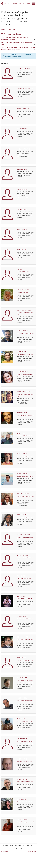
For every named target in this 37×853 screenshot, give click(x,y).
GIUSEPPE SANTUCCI (22, 555)
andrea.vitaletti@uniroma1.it (25, 354)
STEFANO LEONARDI (22, 819)
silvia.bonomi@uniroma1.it (24, 802)
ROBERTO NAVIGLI (22, 779)
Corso (9, 29)
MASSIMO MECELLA (22, 698)
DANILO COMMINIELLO (23, 392)
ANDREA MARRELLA (22, 331)
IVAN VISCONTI (21, 596)
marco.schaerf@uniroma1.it (25, 680)
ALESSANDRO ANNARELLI (24, 310)
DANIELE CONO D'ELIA (23, 108)
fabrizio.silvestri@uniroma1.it (25, 456)
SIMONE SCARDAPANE (23, 149)
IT (30, 7)
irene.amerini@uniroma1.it (24, 578)
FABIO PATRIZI (21, 433)
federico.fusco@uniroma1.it (25, 476)
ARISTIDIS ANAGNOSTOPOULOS (23, 270)
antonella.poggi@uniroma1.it (25, 374)
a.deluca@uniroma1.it (23, 292)
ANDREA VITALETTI (22, 351)
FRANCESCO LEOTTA (22, 514)
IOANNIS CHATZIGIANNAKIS (25, 88)
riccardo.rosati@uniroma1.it (25, 741)
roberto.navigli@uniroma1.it (25, 781)
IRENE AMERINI (21, 576)
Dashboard (4, 851)
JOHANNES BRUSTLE (22, 616)
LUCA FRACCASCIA (22, 249)
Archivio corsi (32, 851)
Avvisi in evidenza (12, 33)
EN (33, 7)
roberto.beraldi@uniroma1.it (25, 761)
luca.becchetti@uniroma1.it (25, 660)
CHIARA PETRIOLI (22, 209)
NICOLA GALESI (21, 719)
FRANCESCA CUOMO (23, 493)
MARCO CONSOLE (22, 229)
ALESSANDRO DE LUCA (23, 290)
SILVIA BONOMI (21, 799)
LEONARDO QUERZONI (23, 637)
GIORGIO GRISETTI (22, 169)
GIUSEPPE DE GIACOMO (23, 534)
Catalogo (3, 29)
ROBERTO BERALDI (22, 759)
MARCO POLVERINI (22, 189)
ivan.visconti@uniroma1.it (24, 598)
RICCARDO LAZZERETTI (23, 68)
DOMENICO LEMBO (22, 412)
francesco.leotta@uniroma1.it (25, 517)
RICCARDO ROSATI (22, 739)
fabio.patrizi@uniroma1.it (24, 436)
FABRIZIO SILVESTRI (22, 453)
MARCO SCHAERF (22, 678)
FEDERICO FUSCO (22, 473)
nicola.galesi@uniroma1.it (24, 721)
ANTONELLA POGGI (22, 371)
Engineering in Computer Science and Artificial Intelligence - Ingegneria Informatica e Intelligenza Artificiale (14, 18)
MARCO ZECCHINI (22, 129)
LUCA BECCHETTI (21, 658)
